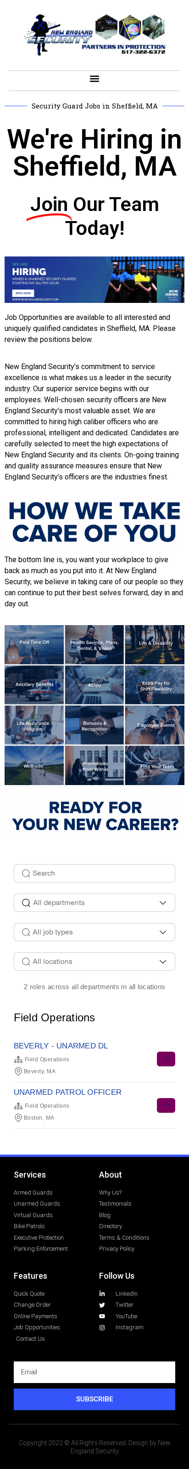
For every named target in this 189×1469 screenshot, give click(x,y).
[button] (94, 78)
